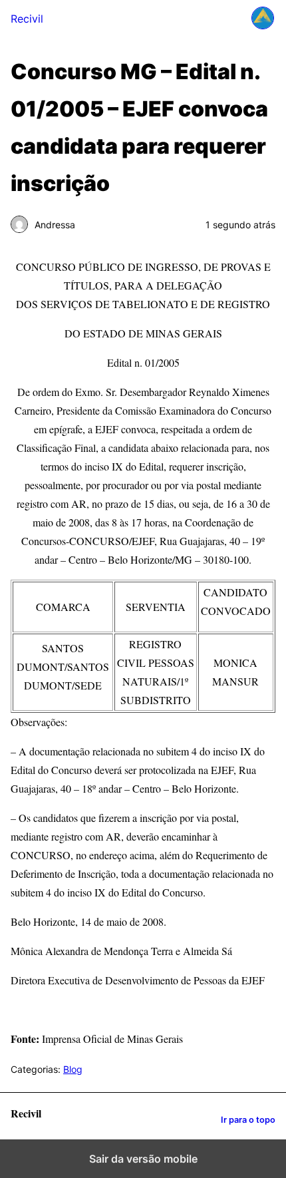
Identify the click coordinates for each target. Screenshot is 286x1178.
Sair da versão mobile (143, 1158)
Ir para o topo (248, 1120)
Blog (72, 1069)
